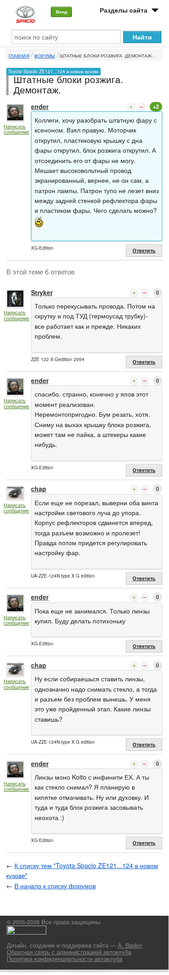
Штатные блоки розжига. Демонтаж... (108, 56)
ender (40, 106)
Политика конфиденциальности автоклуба (64, 959)
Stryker (42, 292)
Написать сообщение (16, 129)
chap (38, 488)
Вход (61, 12)
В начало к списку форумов (55, 885)
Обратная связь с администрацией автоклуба (69, 952)
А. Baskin (130, 945)
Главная (19, 56)
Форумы (44, 56)
